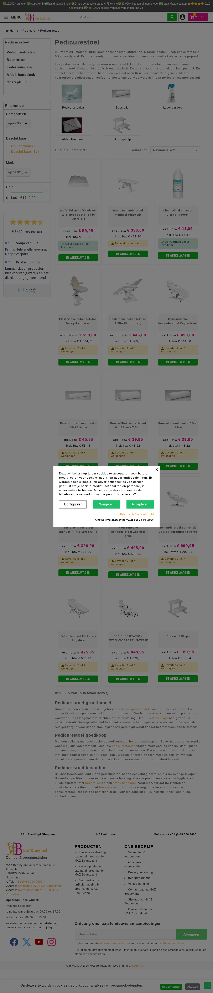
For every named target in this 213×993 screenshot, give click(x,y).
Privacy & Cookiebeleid (137, 514)
